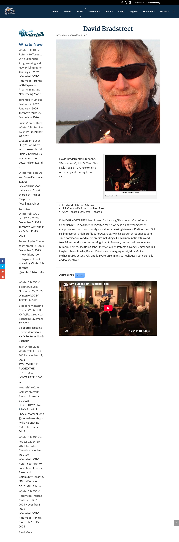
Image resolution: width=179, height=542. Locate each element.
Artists (80, 12)
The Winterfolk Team (67, 35)
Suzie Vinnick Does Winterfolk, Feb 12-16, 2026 (31, 127)
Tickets (67, 12)
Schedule (93, 12)
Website (80, 275)
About (108, 12)
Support (133, 12)
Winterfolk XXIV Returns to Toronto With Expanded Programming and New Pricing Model (30, 58)
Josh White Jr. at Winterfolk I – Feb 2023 (30, 351)
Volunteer (148, 12)
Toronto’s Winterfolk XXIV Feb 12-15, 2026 (29, 214)
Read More (25, 532)
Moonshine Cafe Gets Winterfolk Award (29, 392)
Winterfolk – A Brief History (147, 3)
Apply (121, 12)
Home (55, 12)
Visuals (163, 12)
